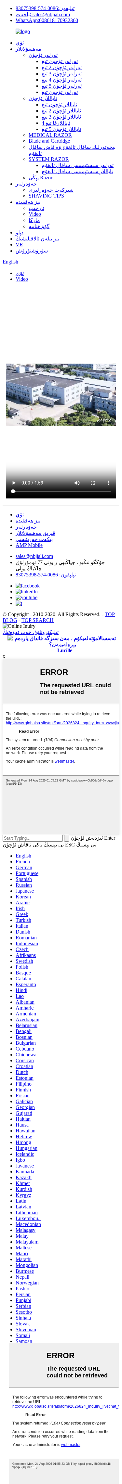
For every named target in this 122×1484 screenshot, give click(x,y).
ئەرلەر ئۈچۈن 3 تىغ (62, 73)
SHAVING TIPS (46, 196)
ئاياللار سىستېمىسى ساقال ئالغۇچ (77, 171)
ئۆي (20, 42)
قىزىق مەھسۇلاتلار (35, 533)
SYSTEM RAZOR (49, 159)
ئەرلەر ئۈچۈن (43, 55)
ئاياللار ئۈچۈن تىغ (59, 104)
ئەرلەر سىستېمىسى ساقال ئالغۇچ (78, 165)
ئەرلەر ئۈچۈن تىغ (60, 61)
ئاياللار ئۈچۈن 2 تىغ (61, 110)
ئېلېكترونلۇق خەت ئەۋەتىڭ (31, 632)
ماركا (34, 220)
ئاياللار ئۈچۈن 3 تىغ (61, 117)
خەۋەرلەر (26, 184)
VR (19, 244)
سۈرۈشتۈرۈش (32, 250)
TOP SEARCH (37, 620)
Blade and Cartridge (49, 141)
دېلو (19, 232)
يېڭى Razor (40, 177)
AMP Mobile (29, 545)
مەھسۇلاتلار (28, 49)
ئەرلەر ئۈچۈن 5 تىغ (62, 86)
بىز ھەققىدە (28, 202)
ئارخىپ (36, 208)
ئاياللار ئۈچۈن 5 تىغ (61, 129)
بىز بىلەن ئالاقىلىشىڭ (37, 238)
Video (35, 214)
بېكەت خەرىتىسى (34, 539)
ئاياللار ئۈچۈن (43, 98)
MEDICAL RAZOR (50, 135)
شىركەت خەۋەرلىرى (51, 190)
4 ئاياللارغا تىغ (56, 123)
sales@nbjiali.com (34, 556)
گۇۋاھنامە (39, 226)
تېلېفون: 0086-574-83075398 (46, 574)
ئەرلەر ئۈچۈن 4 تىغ (62, 80)
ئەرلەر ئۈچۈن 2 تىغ (62, 67)
